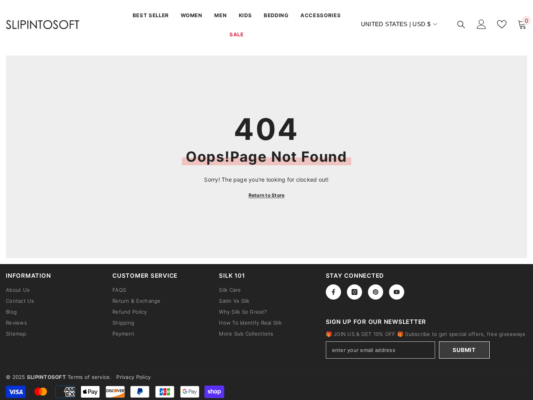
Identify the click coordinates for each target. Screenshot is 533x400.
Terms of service (89, 377)
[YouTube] (396, 292)
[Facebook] (333, 292)
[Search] (461, 24)
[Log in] (481, 24)
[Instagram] (354, 292)
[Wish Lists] (501, 24)
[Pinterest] (375, 292)
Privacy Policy (133, 377)
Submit (464, 349)
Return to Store (267, 195)
